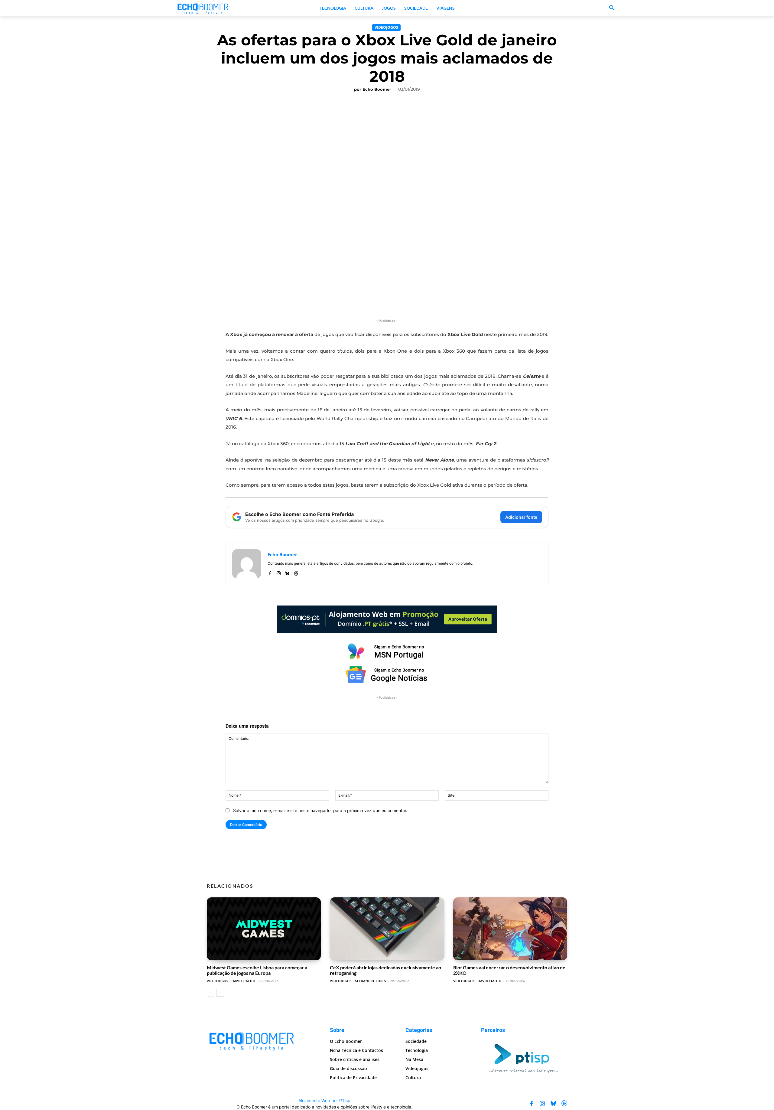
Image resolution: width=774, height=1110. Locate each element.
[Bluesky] (287, 572)
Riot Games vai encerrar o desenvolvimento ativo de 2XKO (509, 970)
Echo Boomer (377, 89)
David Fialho (243, 981)
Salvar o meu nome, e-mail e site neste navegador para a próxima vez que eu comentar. (320, 810)
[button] (612, 8)
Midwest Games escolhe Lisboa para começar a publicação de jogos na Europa (257, 970)
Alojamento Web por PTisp (324, 1100)
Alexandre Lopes (370, 981)
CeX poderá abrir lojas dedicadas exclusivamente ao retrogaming (385, 970)
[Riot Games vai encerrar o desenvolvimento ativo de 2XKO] (510, 928)
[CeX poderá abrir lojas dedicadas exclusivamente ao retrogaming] (387, 928)
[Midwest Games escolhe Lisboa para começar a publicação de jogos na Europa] (264, 928)
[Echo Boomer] (203, 8)
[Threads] (296, 572)
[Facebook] (270, 572)
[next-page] (220, 993)
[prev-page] (210, 993)
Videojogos (386, 27)
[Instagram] (278, 572)
